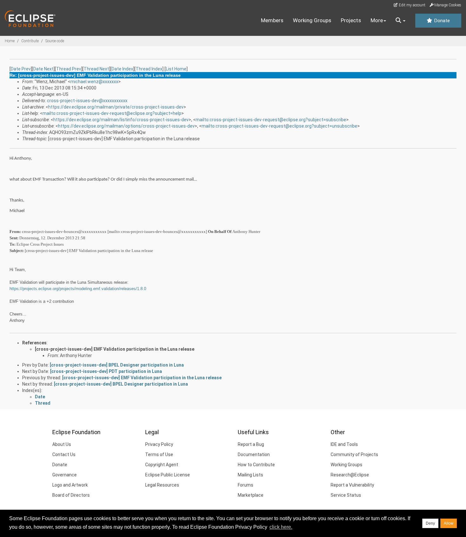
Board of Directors (71, 495)
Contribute (30, 41)
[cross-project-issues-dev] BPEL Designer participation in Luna (117, 365)
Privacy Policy (159, 444)
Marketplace (250, 495)
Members (272, 20)
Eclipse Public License (167, 474)
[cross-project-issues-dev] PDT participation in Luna (106, 371)
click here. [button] (280, 527)
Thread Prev (68, 68)
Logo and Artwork (70, 484)
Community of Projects (354, 454)
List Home (176, 68)
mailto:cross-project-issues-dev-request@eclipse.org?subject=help (111, 113)
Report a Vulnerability (352, 484)
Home (10, 41)
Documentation (254, 454)
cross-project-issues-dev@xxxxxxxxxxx (87, 100)
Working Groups (312, 20)
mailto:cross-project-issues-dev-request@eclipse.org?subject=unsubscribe (279, 126)
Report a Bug (251, 444)
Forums (245, 484)
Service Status (346, 495)
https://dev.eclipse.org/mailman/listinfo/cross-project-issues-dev (121, 119)
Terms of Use (159, 454)
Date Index (122, 68)
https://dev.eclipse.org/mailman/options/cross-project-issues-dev (126, 126)
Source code (54, 41)
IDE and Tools (344, 444)
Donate (441, 20)
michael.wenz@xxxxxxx (94, 81)
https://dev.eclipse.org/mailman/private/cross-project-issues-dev (116, 106)
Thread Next (96, 68)
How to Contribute (256, 464)
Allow (448, 523)
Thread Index (149, 68)
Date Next (43, 68)
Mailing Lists (250, 474)
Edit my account (411, 5)
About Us (61, 444)
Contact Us (63, 454)
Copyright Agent (161, 464)
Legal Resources (162, 484)
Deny (430, 523)
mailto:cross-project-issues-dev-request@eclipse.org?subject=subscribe (271, 119)
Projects (351, 20)
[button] (400, 20)
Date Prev (21, 68)
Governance (64, 474)
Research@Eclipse (350, 474)
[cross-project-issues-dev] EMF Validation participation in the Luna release (114, 349)
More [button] (377, 20)
